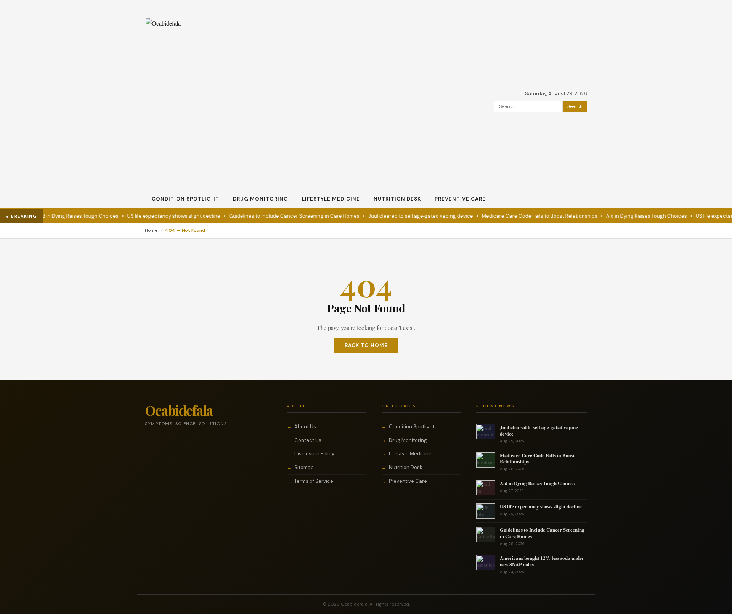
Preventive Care (460, 199)
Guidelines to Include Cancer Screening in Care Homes (286, 216)
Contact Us (307, 440)
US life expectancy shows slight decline (165, 216)
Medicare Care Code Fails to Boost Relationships (531, 216)
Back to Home (366, 345)
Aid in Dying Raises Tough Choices (70, 216)
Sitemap (304, 467)
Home (151, 230)
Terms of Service (313, 481)
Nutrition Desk (397, 199)
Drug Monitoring (260, 199)
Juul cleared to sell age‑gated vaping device (412, 216)
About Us (305, 426)
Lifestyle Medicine (331, 199)
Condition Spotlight (185, 199)
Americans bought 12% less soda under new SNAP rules (542, 561)
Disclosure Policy (314, 453)
